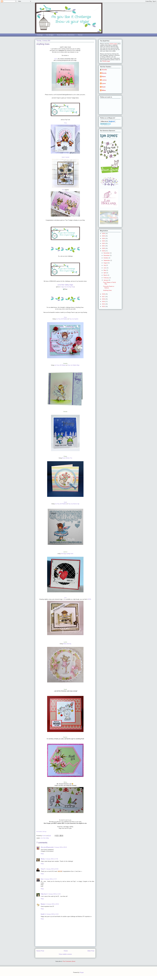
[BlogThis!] (57, 836)
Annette (65, 363)
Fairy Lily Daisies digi (73, 503)
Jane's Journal (65, 157)
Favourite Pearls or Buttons (108, 287)
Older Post (90, 951)
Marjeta (43, 904)
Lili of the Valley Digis (65, 285)
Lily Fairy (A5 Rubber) (61, 319)
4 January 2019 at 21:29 (54, 894)
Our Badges (50, 35)
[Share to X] (59, 836)
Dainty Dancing (67, 643)
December (107, 253)
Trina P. (43, 869)
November (107, 255)
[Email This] (55, 836)
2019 (103, 251)
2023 (103, 241)
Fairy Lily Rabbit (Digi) (73, 365)
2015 (103, 301)
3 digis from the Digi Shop (67, 286)
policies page (113, 43)
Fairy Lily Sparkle (73, 319)
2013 (103, 306)
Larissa (65, 552)
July (105, 265)
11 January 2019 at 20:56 (52, 904)
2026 (103, 233)
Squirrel (65, 737)
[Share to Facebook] (61, 836)
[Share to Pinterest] (62, 836)
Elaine (65, 456)
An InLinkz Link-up (41, 831)
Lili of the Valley (45, 838)
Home (66, 951)
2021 (103, 246)
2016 (103, 299)
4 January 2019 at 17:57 (50, 879)
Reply (42, 853)
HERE (89, 599)
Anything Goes (107, 290)
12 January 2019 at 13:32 (51, 914)
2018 (103, 294)
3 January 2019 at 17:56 (51, 859)
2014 (103, 304)
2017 (103, 296)
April (105, 272)
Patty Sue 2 (44, 894)
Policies (80, 35)
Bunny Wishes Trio (67, 458)
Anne (65, 317)
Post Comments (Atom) (69, 961)
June (105, 268)
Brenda (65, 411)
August (106, 263)
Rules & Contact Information (65, 35)
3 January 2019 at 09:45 (60, 847)
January (106, 280)
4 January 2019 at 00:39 (52, 869)
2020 (103, 248)
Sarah (65, 689)
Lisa (65, 597)
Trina (65, 123)
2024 (103, 238)
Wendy (43, 859)
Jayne (65, 502)
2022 (103, 243)
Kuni (56, 58)
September (107, 260)
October (106, 258)
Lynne (65, 642)
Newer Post (40, 951)
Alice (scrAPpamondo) (47, 847)
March (106, 275)
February (106, 277)
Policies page (106, 61)
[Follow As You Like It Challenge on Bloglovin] (108, 122)
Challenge (40, 35)
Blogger (82, 972)
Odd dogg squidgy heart (67, 553)
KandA (43, 914)
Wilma (65, 782)
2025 (103, 236)
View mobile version (65, 954)
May (105, 270)
